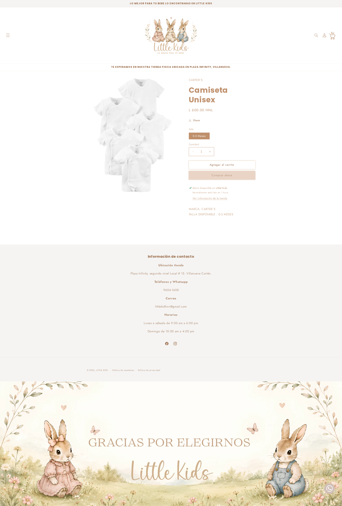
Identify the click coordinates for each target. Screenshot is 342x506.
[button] (8, 35)
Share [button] (196, 120)
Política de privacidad (149, 370)
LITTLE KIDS (102, 370)
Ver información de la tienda (210, 198)
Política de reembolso (123, 370)
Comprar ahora (222, 175)
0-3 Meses (199, 136)
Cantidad (194, 144)
